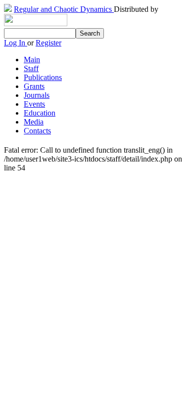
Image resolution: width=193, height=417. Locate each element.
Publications (43, 77)
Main (32, 59)
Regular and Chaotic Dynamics (64, 9)
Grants (34, 86)
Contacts (37, 130)
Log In (15, 43)
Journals (36, 95)
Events (34, 104)
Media (34, 122)
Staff (31, 68)
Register (48, 43)
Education (39, 113)
